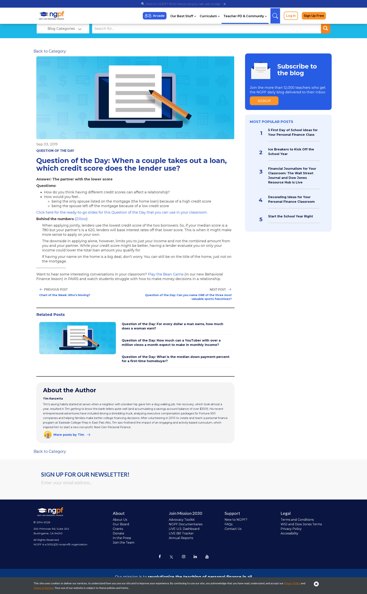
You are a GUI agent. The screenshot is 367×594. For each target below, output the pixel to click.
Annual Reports (181, 538)
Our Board (121, 524)
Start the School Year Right (290, 216)
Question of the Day (55, 151)
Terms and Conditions (297, 519)
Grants (118, 529)
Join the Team (123, 542)
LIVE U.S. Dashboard (184, 529)
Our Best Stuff (182, 16)
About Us (120, 519)
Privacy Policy (291, 529)
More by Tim (69, 435)
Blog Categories (61, 29)
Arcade (159, 16)
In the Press (122, 538)
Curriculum (209, 16)
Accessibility (289, 533)
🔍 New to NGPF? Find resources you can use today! (180, 4)
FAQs (228, 524)
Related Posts (50, 314)
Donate (118, 533)
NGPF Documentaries (185, 524)
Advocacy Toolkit (182, 519)
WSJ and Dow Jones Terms (301, 524)
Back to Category (49, 51)
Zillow (81, 219)
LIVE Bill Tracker (181, 533)
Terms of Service (43, 587)
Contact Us (233, 529)
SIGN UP (264, 101)
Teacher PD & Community (244, 16)
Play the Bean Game (166, 274)
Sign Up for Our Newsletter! (85, 474)
